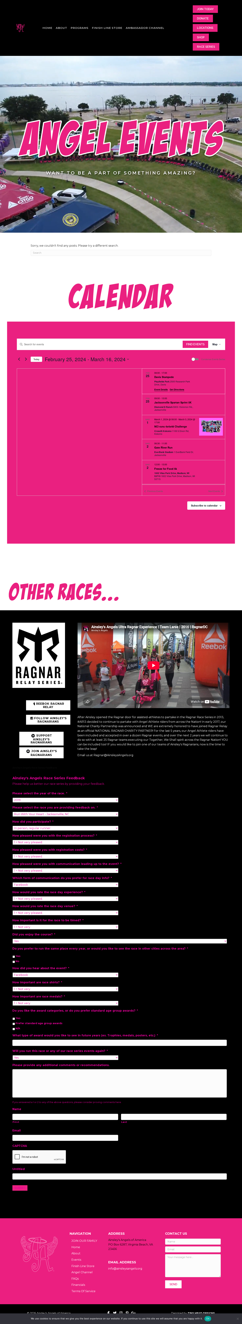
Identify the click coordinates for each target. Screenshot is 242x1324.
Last (124, 1122)
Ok (207, 1318)
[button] (48, 705)
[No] (237, 1318)
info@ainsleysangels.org (125, 1268)
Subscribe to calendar (204, 505)
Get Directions (177, 389)
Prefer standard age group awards (39, 1023)
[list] (183, 426)
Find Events (195, 344)
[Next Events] (26, 359)
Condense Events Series (213, 359)
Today (36, 359)
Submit (20, 1188)
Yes (18, 956)
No (17, 961)
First (16, 1122)
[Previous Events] (19, 359)
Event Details (161, 389)
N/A (18, 1028)
